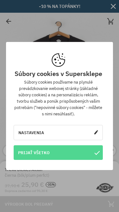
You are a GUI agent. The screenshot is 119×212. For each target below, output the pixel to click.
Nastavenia (31, 132)
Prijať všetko (34, 152)
